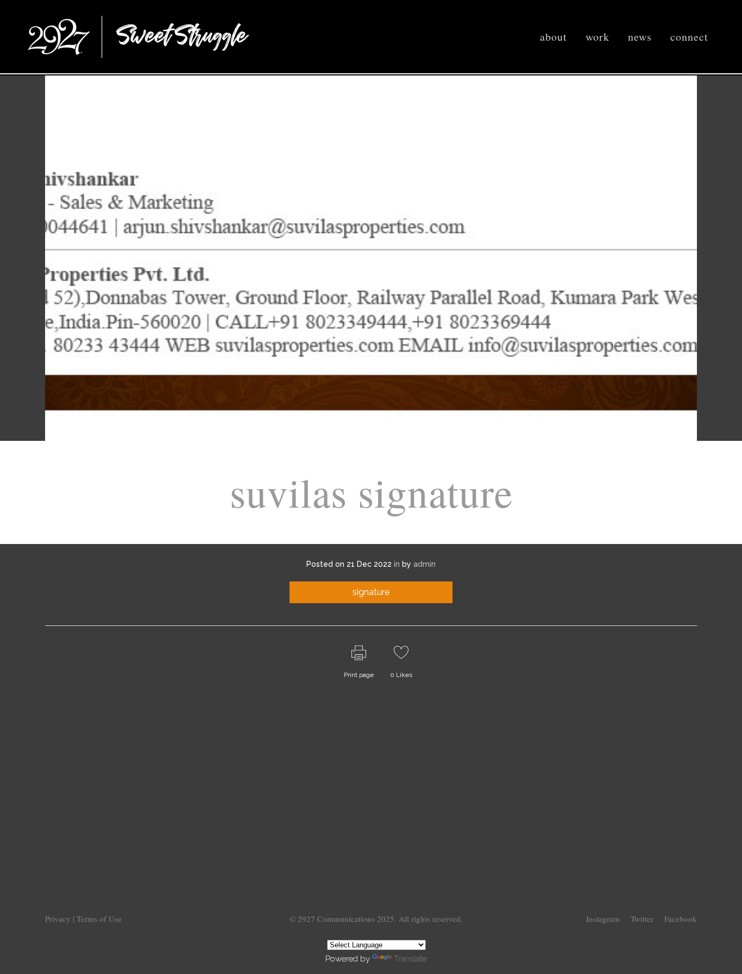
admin (424, 564)
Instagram (603, 918)
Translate (410, 959)
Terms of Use (99, 918)
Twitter (642, 918)
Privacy (59, 918)
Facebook (680, 918)
